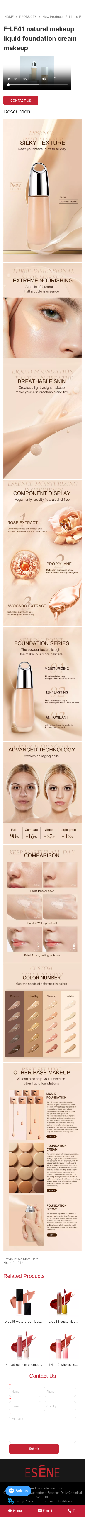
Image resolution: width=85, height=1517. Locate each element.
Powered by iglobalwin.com (42, 1488)
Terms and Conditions (56, 1501)
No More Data (28, 1259)
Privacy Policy (23, 1501)
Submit (34, 1448)
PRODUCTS (28, 17)
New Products (52, 17)
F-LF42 (17, 1263)
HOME (9, 17)
